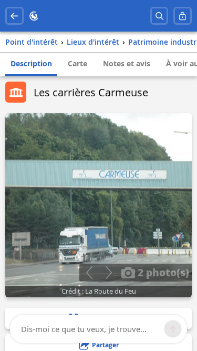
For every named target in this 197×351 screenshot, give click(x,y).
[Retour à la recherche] (14, 16)
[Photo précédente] (89, 272)
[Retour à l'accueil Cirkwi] (34, 16)
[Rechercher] (159, 16)
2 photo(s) (162, 272)
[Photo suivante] (108, 272)
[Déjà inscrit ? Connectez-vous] (182, 16)
